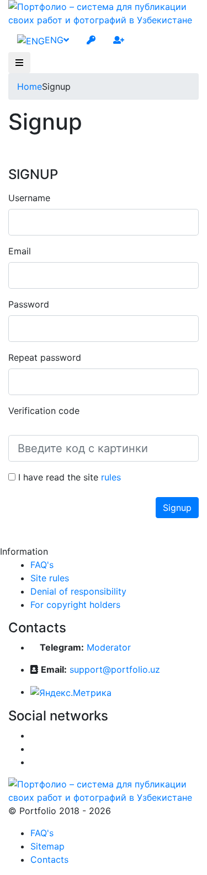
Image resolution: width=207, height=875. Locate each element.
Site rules (49, 578)
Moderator (109, 647)
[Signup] (118, 40)
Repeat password (44, 357)
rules (111, 477)
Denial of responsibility (78, 591)
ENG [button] (54, 39)
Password (28, 304)
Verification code (43, 410)
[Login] (91, 40)
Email (19, 251)
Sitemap (47, 846)
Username (29, 197)
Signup (177, 507)
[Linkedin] (33, 761)
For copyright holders (75, 604)
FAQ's (42, 564)
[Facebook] (33, 735)
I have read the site (68, 477)
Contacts (49, 859)
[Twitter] (33, 748)
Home (29, 86)
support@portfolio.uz (115, 669)
